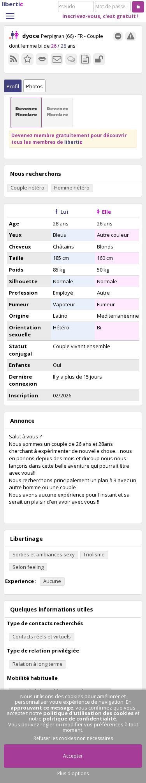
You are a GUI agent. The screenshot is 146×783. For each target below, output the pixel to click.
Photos (34, 86)
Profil (13, 86)
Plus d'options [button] (73, 773)
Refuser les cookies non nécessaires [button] (73, 738)
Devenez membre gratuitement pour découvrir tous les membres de (69, 138)
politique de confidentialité (79, 718)
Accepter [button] (73, 756)
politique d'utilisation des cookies (88, 713)
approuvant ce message (42, 707)
